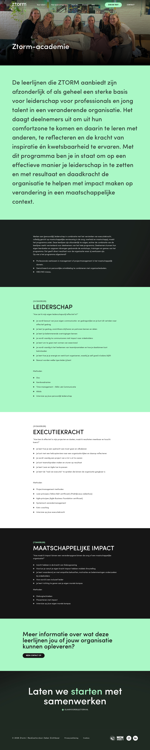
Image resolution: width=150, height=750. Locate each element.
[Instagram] (128, 738)
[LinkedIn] (135, 738)
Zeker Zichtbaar (52, 738)
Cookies (86, 738)
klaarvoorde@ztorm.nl (76, 710)
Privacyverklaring (71, 738)
